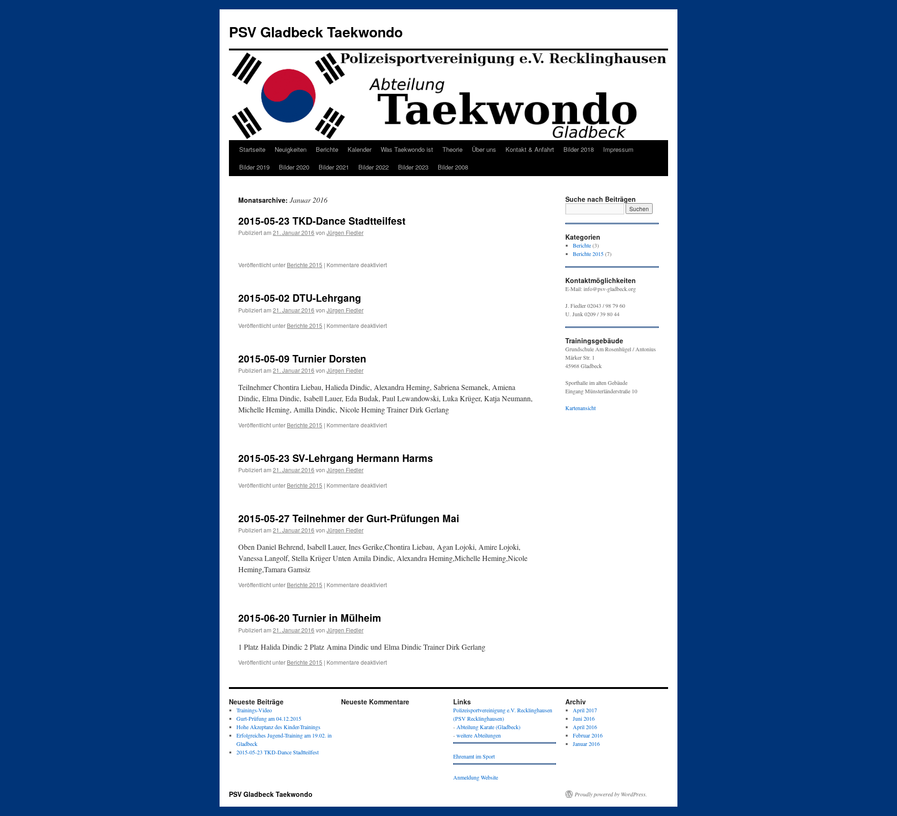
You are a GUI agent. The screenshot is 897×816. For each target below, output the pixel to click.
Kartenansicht (580, 408)
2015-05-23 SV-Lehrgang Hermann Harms (335, 458)
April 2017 (585, 710)
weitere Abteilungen (478, 735)
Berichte (327, 149)
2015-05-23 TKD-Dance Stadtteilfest (322, 220)
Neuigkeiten (290, 149)
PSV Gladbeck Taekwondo (316, 31)
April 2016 (585, 727)
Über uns (484, 149)
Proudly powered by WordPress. (611, 794)
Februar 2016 (588, 735)
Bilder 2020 (294, 167)
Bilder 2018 (578, 149)
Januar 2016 (586, 743)
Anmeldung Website (475, 777)
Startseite (252, 149)
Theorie (452, 149)
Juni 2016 (584, 718)
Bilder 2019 (254, 167)
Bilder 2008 (453, 167)
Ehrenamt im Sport (474, 756)
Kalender (359, 149)
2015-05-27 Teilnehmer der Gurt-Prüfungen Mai (348, 518)
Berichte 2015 (304, 265)
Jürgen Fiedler (345, 232)
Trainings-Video (254, 710)
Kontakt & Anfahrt (529, 149)
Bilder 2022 (373, 167)
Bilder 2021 (334, 167)
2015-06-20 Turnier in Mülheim (309, 617)
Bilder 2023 (413, 167)
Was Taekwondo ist (407, 149)
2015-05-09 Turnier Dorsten (302, 358)
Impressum (618, 149)
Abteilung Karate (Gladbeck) (488, 727)
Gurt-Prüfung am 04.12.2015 (268, 718)
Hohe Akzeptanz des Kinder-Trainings (278, 727)
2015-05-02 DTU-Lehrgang (301, 298)
